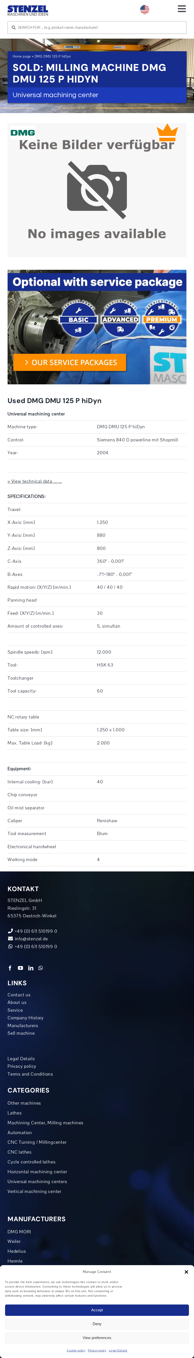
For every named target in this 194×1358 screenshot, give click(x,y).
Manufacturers (23, 1026)
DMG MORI (19, 1232)
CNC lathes (20, 1152)
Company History (26, 1018)
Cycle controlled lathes (31, 1162)
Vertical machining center (34, 1191)
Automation (20, 1133)
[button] (186, 1271)
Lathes (15, 1113)
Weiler (14, 1241)
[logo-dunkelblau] (28, 7)
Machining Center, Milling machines (45, 1123)
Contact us (19, 995)
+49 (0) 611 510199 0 (35, 947)
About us (17, 1002)
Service (15, 1010)
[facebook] (10, 968)
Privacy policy (97, 1350)
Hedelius (17, 1251)
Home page (22, 56)
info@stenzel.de (31, 939)
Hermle (15, 1261)
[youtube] (20, 968)
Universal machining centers (37, 1182)
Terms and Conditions (30, 1074)
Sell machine (21, 1033)
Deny (97, 1324)
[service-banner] (97, 272)
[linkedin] (31, 968)
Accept (97, 1310)
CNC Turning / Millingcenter (37, 1142)
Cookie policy (76, 1350)
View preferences (97, 1338)
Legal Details (118, 1350)
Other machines (24, 1103)
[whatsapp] (40, 968)
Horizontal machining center (37, 1172)
